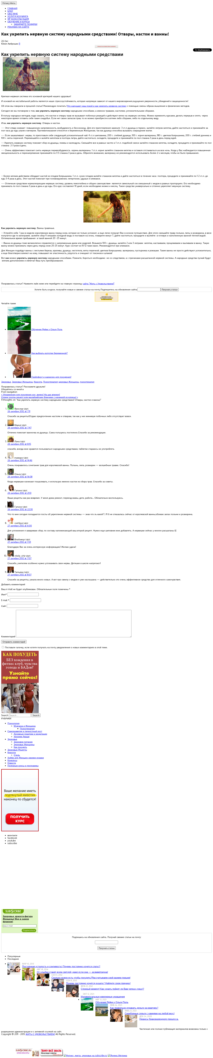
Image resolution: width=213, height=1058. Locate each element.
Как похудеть (20, 747)
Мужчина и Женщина (25, 726)
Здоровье (6, 381)
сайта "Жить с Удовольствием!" (98, 283)
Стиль (17, 755)
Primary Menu (8, 3)
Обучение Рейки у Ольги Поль (46, 329)
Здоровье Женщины (22, 381)
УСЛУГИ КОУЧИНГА (17, 16)
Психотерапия (50, 381)
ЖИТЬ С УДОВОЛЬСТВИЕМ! (40, 1034)
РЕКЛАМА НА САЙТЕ (18, 27)
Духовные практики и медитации (30, 734)
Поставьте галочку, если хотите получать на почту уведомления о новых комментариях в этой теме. (56, 647)
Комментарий (8, 636)
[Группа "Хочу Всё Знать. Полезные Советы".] (51, 1055)
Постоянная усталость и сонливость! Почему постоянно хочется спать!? (61, 966)
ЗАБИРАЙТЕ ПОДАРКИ (25, 24)
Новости (11, 763)
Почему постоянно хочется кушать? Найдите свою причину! (98, 983)
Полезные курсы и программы (23, 765)
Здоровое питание (23, 741)
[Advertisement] (106, 164)
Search (4, 715)
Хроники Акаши (21, 736)
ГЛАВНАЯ (12, 8)
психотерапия (87, 381)
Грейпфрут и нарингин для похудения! (51, 377)
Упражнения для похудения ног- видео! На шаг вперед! (30, 394)
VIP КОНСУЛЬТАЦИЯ (18, 19)
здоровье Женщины (68, 381)
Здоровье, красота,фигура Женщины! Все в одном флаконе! (18, 919)
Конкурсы (12, 760)
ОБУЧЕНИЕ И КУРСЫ (18, 21)
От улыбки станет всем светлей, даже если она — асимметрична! (72, 972)
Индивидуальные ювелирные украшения (103, 996)
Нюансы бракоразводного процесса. (159, 1019)
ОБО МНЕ (12, 13)
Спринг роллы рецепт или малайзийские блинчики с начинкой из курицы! (39, 397)
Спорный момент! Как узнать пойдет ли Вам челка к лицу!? (112, 988)
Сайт (3, 606)
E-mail (5, 600)
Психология (13, 723)
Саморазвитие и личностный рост (24, 731)
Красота (38, 381)
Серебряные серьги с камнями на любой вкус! (149, 1013)
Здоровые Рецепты (17, 749)
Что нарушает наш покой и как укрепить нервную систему (96, 106)
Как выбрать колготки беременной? (49, 353)
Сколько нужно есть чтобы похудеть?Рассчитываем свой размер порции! (90, 977)
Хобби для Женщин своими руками (25, 757)
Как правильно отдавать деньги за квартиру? (134, 1007)
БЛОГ (10, 11)
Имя (4, 594)
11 (19, 43)
